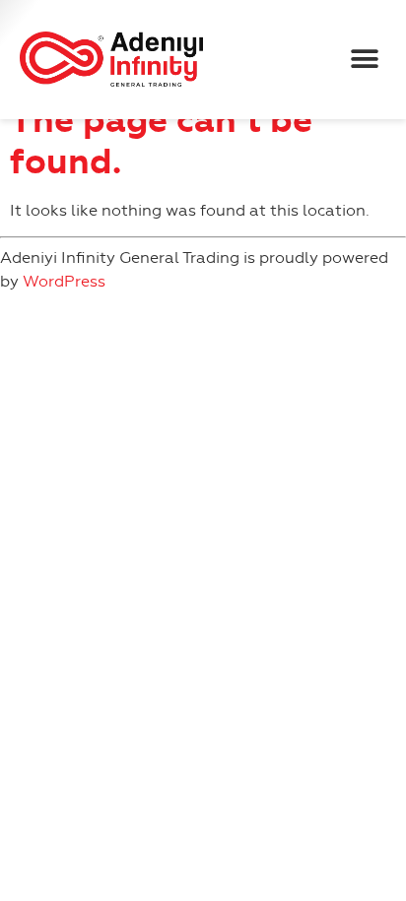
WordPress (64, 281)
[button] (364, 59)
